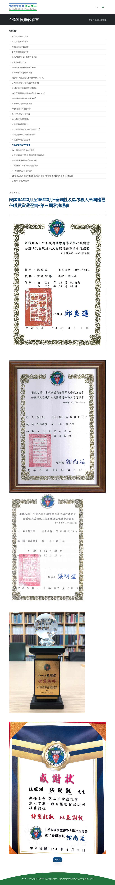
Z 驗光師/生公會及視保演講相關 (25, 165)
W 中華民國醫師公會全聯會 (23, 150)
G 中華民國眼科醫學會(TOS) (24, 67)
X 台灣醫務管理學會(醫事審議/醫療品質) (28, 155)
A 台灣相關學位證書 (20, 36)
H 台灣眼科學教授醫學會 (22, 72)
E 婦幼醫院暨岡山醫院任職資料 (24, 57)
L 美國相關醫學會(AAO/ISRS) (24, 98)
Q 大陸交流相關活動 (20, 119)
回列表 (57, 859)
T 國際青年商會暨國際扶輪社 (23, 134)
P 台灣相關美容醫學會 (21, 114)
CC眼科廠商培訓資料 (21, 181)
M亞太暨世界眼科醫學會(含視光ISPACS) (28, 93)
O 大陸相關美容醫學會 (21, 109)
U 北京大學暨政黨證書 (21, 140)
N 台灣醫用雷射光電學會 (22, 103)
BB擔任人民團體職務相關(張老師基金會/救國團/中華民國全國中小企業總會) (43, 176)
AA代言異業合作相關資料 (22, 171)
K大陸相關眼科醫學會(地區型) (24, 88)
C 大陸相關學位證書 (20, 47)
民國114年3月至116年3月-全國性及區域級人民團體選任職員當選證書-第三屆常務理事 (57, 203)
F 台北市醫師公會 (19, 62)
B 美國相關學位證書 (20, 41)
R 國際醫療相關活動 (20, 124)
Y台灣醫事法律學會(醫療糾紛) (24, 160)
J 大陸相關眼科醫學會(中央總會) (25, 83)
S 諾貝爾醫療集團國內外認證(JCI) (26, 129)
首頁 (90, 20)
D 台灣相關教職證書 (20, 52)
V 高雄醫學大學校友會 (21, 145)
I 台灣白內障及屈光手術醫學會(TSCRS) (28, 78)
